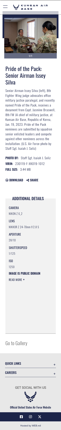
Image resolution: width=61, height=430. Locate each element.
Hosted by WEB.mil (30, 425)
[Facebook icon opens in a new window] (21, 416)
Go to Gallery (16, 343)
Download (15, 180)
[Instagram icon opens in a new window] (30, 416)
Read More (16, 280)
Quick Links (13, 363)
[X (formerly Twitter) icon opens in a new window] (39, 416)
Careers (10, 372)
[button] (5, 7)
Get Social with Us (30, 388)
